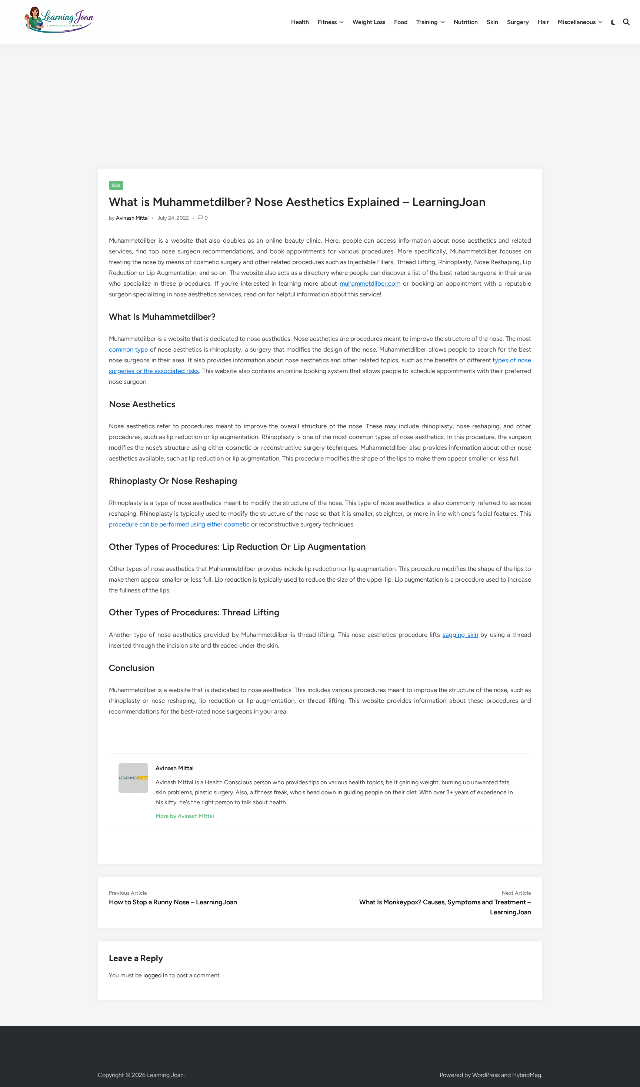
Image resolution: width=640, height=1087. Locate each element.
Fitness (327, 22)
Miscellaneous (577, 22)
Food (400, 22)
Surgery (518, 22)
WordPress (486, 1074)
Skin (492, 22)
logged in (155, 975)
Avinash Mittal (132, 218)
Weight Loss (369, 22)
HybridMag (526, 1074)
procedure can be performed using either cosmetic (179, 524)
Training (427, 22)
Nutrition (466, 22)
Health (300, 22)
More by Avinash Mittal (185, 816)
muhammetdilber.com (370, 283)
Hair (543, 22)
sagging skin (460, 634)
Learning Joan (165, 1074)
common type (128, 349)
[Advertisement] (320, 100)
